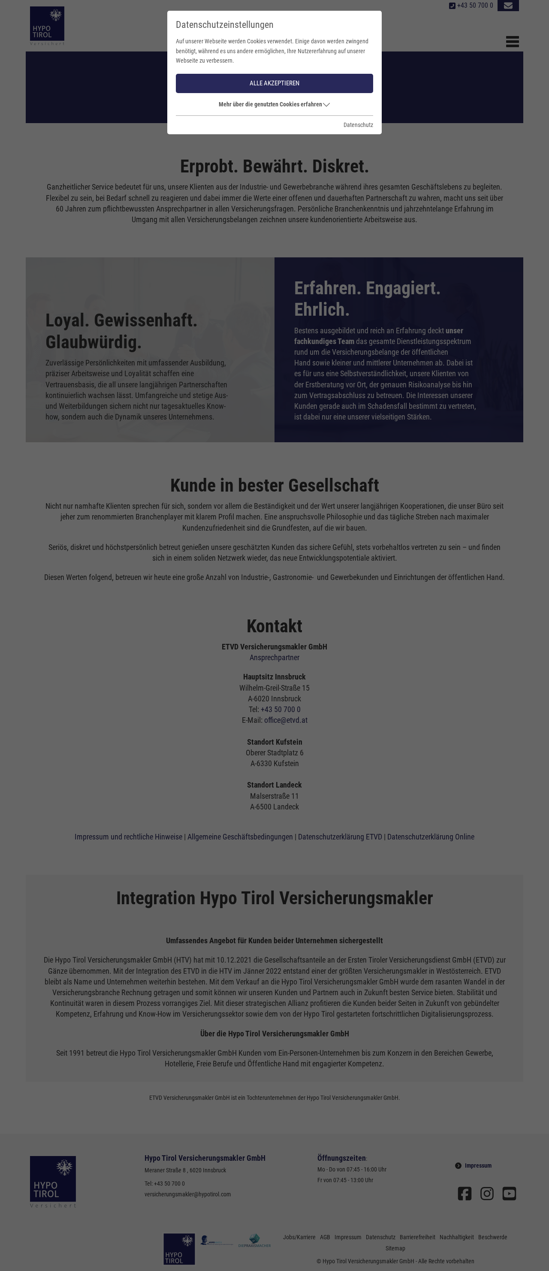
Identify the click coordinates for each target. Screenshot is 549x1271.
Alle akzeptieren (274, 83)
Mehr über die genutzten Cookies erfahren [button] (270, 104)
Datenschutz (358, 124)
